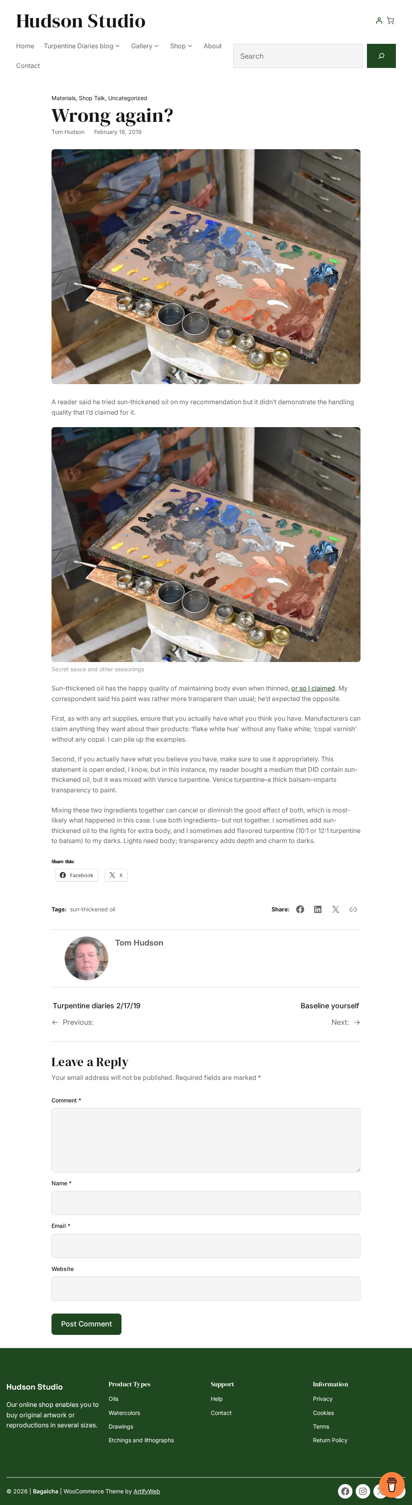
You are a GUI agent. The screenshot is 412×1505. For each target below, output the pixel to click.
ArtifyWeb (147, 1491)
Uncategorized (127, 98)
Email (61, 1225)
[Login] (379, 20)
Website (63, 1268)
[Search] (381, 56)
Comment (66, 1100)
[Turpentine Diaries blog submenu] (117, 45)
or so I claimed (313, 688)
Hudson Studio (81, 20)
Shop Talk (92, 98)
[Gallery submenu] (156, 45)
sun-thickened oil (92, 909)
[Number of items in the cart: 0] (390, 20)
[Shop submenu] (189, 45)
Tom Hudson (68, 131)
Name (62, 1183)
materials (64, 98)
